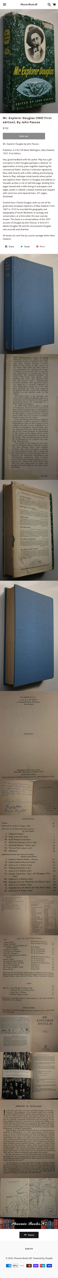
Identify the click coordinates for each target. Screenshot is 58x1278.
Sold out (24, 136)
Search (29, 1248)
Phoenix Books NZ (23, 1258)
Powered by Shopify (43, 1258)
